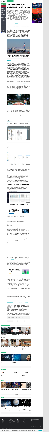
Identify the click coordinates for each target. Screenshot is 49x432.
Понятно (40, 430)
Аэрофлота (23, 67)
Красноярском (16, 150)
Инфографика (2, 30)
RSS (32, 420)
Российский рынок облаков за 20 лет (3, 10)
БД (9, 30)
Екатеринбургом (15, 145)
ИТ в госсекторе (3, 20)
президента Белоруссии (25, 64)
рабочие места (17, 240)
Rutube (24, 423)
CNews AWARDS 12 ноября (3, 6)
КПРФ (8, 260)
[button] (40, 1)
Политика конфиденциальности (36, 421)
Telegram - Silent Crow (28, 139)
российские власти (9, 180)
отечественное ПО (12, 289)
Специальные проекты (12, 421)
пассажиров (10, 77)
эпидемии (16, 308)
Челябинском (9, 146)
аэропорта (25, 234)
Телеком (2, 24)
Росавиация (25, 223)
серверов (8, 29)
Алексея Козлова (26, 81)
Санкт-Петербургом (10, 145)
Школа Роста (2, 8)
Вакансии (18, 422)
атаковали (24, 61)
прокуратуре (19, 250)
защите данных (20, 109)
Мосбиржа (8, 69)
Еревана (8, 147)
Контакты (18, 423)
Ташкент (26, 172)
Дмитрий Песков (19, 178)
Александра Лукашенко (10, 65)
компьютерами (22, 31)
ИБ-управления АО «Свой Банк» (22, 108)
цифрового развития (20, 260)
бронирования (14, 283)
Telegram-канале (17, 245)
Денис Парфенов (9, 282)
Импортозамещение (3, 17)
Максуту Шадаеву (25, 260)
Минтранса (18, 234)
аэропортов (20, 303)
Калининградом (12, 150)
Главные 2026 (3, 14)
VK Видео (24, 422)
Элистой (28, 149)
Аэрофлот (8, 75)
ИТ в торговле (2, 23)
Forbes (28, 289)
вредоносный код (9, 313)
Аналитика (3, 421)
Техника (10, 423)
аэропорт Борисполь (18, 309)
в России (13, 120)
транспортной (9, 245)
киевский (14, 309)
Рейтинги (3, 422)
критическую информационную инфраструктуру (22, 285)
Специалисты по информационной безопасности (21, 73)
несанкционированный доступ (18, 280)
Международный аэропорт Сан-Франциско (14, 311)
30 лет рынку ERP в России (3, 12)
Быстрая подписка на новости (35, 419)
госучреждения (13, 66)
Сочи (26, 149)
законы (27, 303)
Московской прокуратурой (10, 247)
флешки (12, 306)
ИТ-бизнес (2, 27)
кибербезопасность (21, 110)
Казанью (20, 145)
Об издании (18, 420)
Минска (27, 146)
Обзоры (3, 423)
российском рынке (18, 77)
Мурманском (27, 145)
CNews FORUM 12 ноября (2, 4)
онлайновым (12, 310)
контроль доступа (22, 82)
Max (23, 420)
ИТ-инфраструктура (15, 91)
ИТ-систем (24, 292)
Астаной (20, 150)
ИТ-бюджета (16, 262)
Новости (3, 420)
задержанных (13, 176)
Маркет (10, 422)
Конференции (11, 420)
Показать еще (16, 394)
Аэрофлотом (19, 171)
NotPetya (27, 308)
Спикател (22, 81)
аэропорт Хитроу (19, 305)
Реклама (18, 421)
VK (23, 421)
